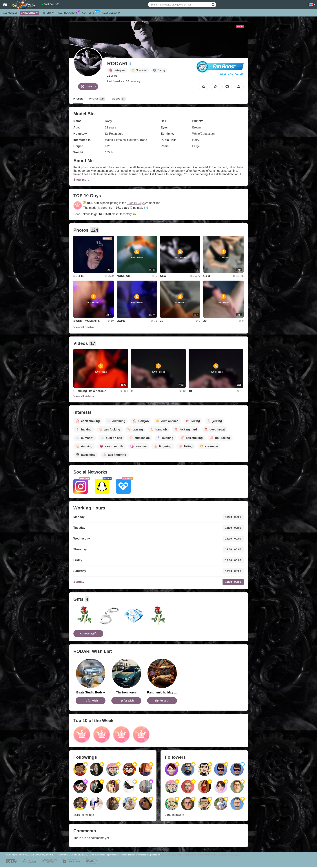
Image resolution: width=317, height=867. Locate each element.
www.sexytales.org (44, 854)
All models (10, 13)
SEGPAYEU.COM (86, 855)
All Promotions (68, 13)
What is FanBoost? (232, 74)
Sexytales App (111, 13)
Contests (88, 13)
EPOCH (70, 855)
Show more (81, 179)
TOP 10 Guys (136, 203)
